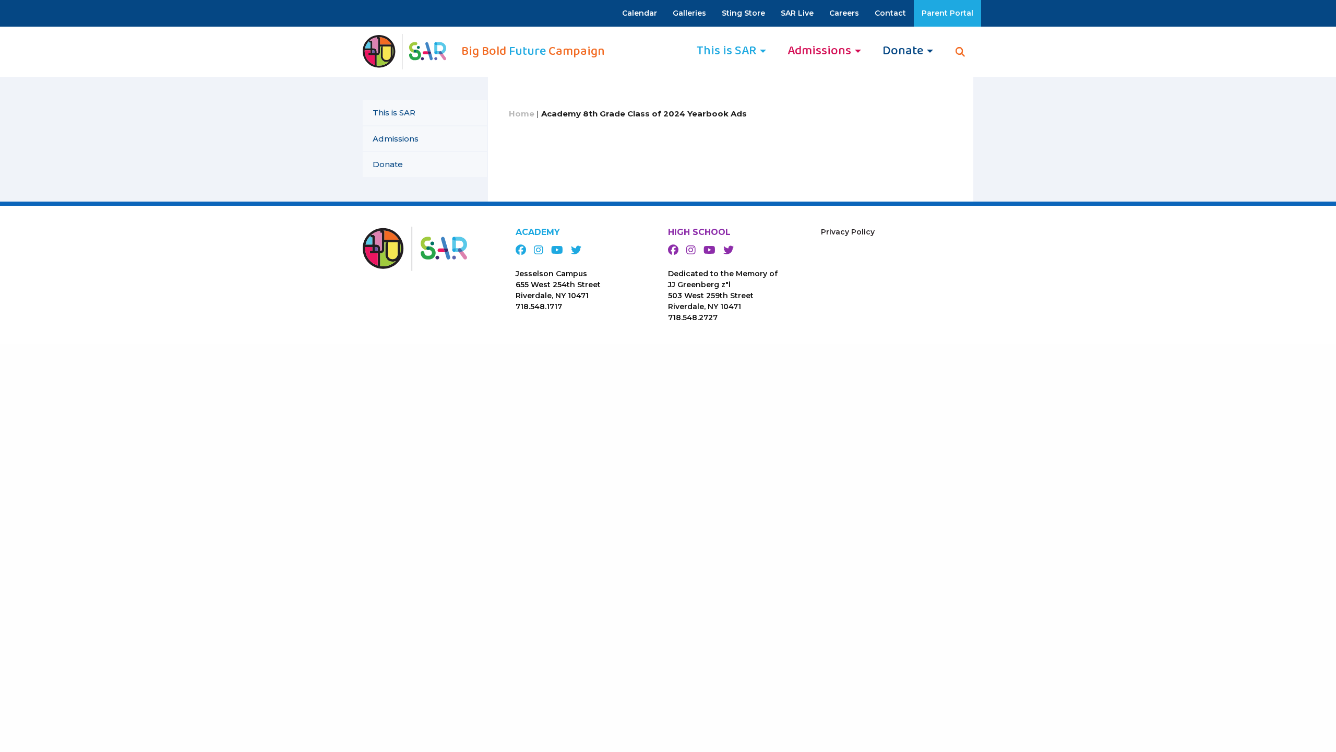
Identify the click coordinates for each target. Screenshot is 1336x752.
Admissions (396, 139)
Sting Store (743, 13)
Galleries (689, 13)
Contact (890, 13)
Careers (844, 13)
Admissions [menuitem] (819, 51)
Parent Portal (947, 13)
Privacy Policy (848, 232)
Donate (388, 164)
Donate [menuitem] (902, 51)
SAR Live (797, 13)
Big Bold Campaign (533, 51)
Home (521, 114)
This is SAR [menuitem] (726, 51)
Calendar (639, 13)
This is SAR (394, 113)
